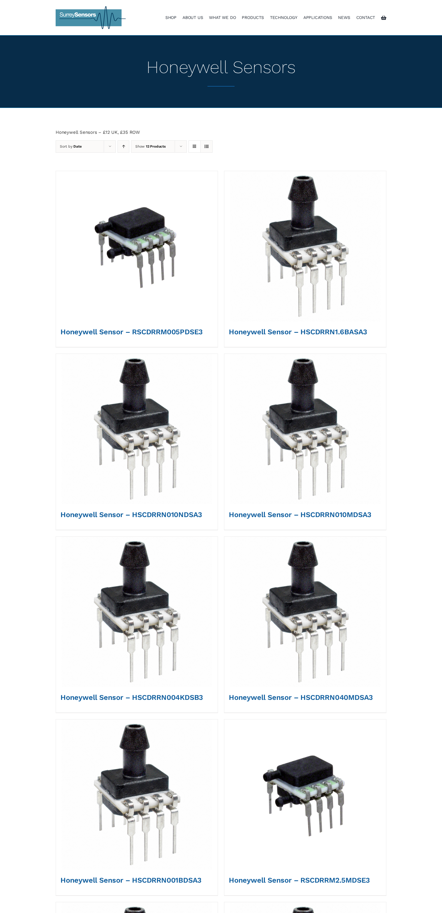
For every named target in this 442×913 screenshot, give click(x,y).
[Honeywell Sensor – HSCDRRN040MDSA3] (305, 612)
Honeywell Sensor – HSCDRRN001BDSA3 (130, 880)
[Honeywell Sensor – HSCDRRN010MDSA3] (305, 429)
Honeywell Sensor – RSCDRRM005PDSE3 (131, 332)
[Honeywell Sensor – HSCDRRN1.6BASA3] (305, 246)
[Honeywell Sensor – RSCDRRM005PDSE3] (137, 246)
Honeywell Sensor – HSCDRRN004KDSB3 (131, 697)
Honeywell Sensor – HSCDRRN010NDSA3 (131, 514)
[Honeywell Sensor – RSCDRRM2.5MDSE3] (305, 794)
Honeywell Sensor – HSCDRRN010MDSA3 (300, 514)
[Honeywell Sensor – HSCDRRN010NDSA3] (137, 429)
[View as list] (206, 146)
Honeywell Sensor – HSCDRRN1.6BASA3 (298, 332)
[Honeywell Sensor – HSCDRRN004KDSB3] (137, 612)
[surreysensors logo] (91, 8)
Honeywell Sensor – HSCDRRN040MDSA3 (301, 697)
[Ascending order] (123, 146)
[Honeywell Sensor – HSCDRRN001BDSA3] (137, 794)
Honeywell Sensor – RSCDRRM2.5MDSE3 (299, 880)
